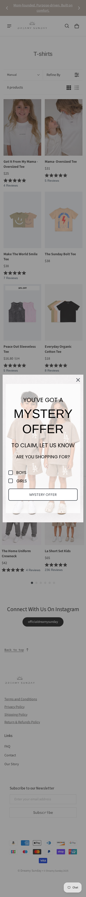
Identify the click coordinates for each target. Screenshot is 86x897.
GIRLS (21, 481)
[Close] (78, 380)
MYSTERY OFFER (43, 494)
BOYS (21, 472)
